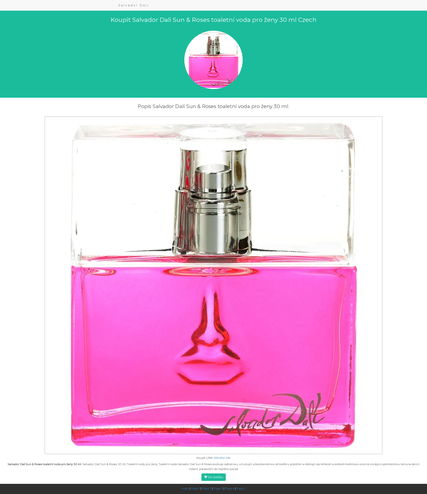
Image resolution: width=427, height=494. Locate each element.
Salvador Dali (133, 5)
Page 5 (241, 488)
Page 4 (229, 488)
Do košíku (215, 477)
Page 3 (218, 488)
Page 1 (195, 488)
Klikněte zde (222, 457)
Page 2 (206, 488)
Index (185, 488)
